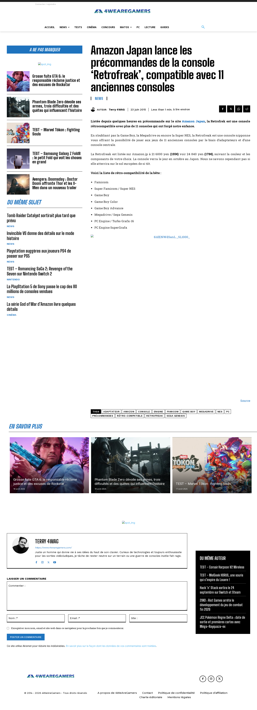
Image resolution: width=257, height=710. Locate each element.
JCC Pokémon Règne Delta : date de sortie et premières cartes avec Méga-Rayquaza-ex (222, 621)
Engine (158, 411)
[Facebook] (222, 108)
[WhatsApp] (238, 108)
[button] (203, 27)
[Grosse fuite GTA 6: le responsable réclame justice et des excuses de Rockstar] (18, 81)
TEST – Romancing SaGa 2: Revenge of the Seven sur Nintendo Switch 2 (40, 271)
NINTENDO (13, 279)
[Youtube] (54, 561)
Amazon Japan (193, 121)
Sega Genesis (176, 416)
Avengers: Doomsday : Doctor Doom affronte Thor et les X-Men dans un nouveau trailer (55, 183)
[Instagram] (42, 561)
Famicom (173, 411)
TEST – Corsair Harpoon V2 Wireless (222, 567)
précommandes (102, 416)
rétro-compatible (129, 416)
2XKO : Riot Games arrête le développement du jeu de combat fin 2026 (221, 604)
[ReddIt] (246, 108)
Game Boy (188, 411)
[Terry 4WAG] (94, 109)
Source (245, 401)
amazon (128, 411)
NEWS (10, 226)
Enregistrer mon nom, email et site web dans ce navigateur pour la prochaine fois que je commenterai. (67, 628)
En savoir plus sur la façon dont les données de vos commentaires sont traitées (111, 645)
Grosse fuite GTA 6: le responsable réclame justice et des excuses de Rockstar (56, 80)
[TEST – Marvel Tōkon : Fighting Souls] (18, 133)
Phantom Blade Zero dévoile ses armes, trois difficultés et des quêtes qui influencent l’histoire (57, 106)
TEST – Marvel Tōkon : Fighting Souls (56, 131)
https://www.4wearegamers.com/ (53, 547)
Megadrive (206, 411)
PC (227, 411)
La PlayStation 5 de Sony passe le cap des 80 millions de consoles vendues (42, 289)
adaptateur (111, 411)
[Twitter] (230, 108)
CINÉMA (11, 315)
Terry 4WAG (117, 109)
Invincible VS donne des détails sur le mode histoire (40, 236)
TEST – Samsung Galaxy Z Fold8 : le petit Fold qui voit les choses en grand (57, 157)
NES (220, 411)
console (144, 411)
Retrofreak (154, 416)
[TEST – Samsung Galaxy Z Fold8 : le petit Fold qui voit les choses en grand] (18, 159)
